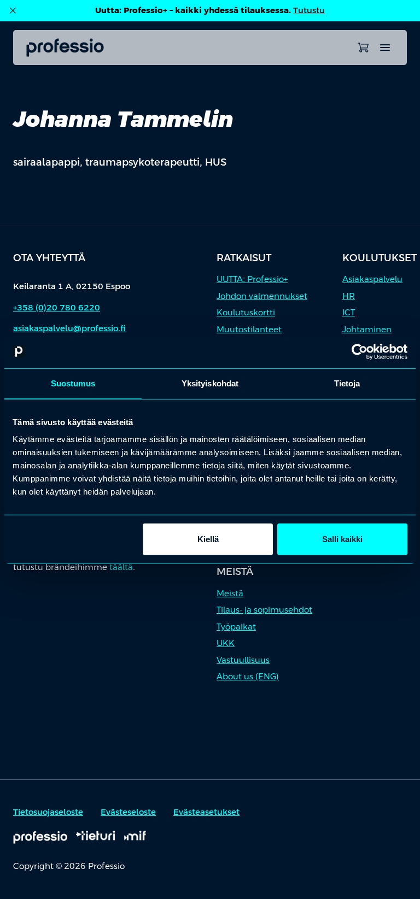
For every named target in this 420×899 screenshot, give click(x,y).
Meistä (230, 593)
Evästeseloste (128, 811)
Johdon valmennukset (262, 296)
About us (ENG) (248, 676)
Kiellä (208, 539)
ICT (348, 312)
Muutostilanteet (249, 329)
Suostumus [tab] (73, 382)
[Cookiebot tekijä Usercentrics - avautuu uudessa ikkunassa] (359, 351)
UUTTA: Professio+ (252, 279)
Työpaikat (236, 626)
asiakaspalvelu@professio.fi (69, 328)
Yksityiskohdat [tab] (210, 382)
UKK (226, 643)
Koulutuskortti (246, 312)
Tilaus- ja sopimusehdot (264, 609)
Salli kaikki (342, 539)
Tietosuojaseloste (48, 811)
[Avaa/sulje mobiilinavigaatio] (385, 47)
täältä (121, 567)
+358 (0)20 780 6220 (56, 307)
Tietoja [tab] (347, 382)
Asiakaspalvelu (372, 279)
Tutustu (309, 10)
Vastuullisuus (243, 660)
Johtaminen (367, 329)
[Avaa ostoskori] (363, 47)
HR (348, 296)
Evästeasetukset (206, 811)
